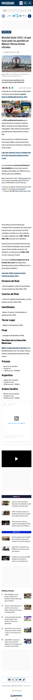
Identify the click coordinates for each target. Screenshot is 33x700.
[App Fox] (21, 3)
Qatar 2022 (6, 32)
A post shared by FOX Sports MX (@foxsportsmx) (17, 441)
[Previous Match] (3, 16)
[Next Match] (29, 16)
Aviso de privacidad (16, 690)
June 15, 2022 (27, 191)
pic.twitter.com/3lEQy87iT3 (17, 189)
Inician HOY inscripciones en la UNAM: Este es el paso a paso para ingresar (20, 549)
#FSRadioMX (24, 178)
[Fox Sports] (8, 3)
